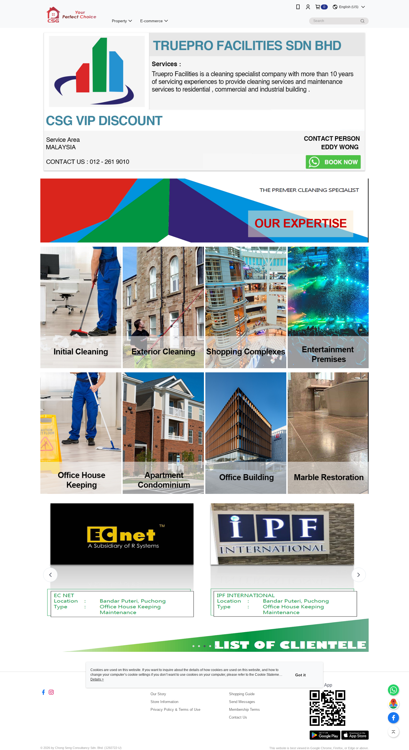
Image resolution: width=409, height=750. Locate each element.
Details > (97, 679)
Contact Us (238, 717)
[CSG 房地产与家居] (71, 15)
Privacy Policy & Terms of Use (175, 709)
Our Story (158, 694)
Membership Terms (244, 709)
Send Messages (242, 702)
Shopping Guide (242, 694)
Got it (300, 675)
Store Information (164, 702)
